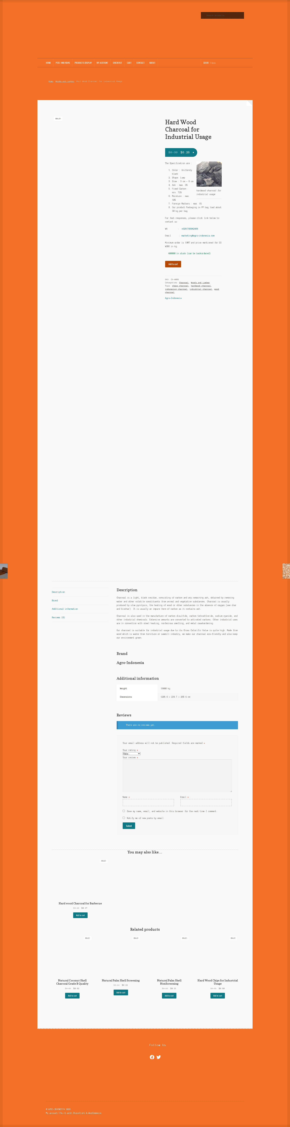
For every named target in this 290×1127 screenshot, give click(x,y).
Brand (55, 600)
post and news (63, 62)
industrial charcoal (201, 289)
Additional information (65, 609)
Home (48, 62)
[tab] (80, 592)
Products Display (83, 62)
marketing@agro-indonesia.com (198, 236)
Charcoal (184, 283)
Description (58, 592)
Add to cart (173, 264)
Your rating (130, 750)
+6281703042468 (190, 229)
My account (102, 62)
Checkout (117, 62)
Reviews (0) (58, 617)
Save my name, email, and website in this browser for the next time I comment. (172, 811)
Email (184, 797)
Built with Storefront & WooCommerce (80, 1113)
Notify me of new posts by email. (146, 818)
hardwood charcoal (201, 286)
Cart (129, 62)
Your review (130, 757)
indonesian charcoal (176, 289)
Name (126, 797)
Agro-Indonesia (173, 298)
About (152, 62)
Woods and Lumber (65, 81)
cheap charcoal (180, 286)
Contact (140, 62)
